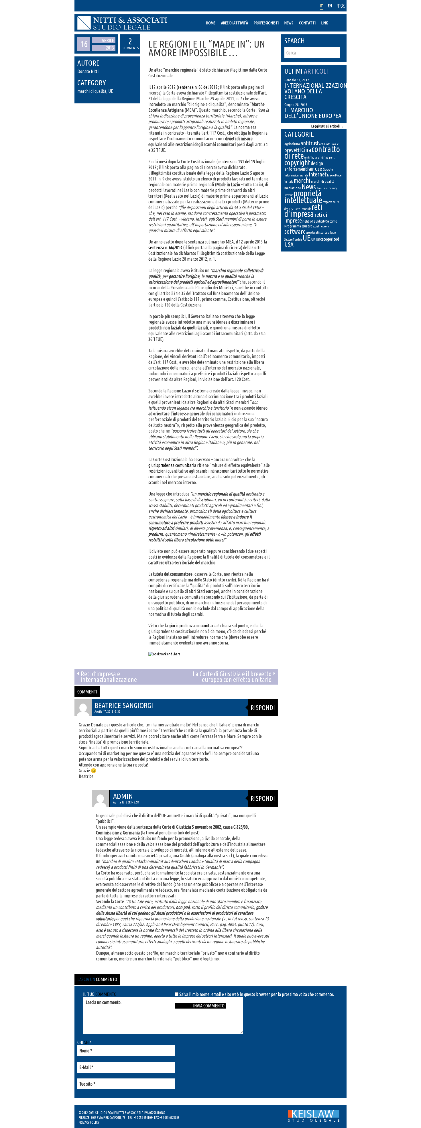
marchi (302, 180)
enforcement (295, 169)
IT (321, 5)
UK (313, 239)
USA (289, 244)
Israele (331, 175)
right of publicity (314, 221)
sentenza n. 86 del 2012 (197, 87)
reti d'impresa (303, 210)
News (309, 186)
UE (110, 91)
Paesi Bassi (322, 188)
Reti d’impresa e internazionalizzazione (109, 676)
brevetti (292, 150)
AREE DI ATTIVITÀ (234, 23)
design (317, 163)
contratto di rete (312, 152)
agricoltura (292, 144)
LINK (324, 23)
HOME (210, 23)
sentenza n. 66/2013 (165, 247)
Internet (317, 174)
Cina (306, 149)
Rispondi (263, 707)
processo (288, 195)
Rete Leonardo (303, 209)
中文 (341, 5)
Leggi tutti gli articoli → (327, 126)
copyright (297, 162)
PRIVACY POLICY (89, 1122)
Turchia (297, 239)
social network (321, 226)
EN (330, 5)
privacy (333, 188)
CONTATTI (307, 23)
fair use (314, 169)
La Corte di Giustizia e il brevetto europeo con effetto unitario (232, 676)
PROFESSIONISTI (266, 23)
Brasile (335, 144)
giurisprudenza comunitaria (172, 465)
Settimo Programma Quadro (310, 223)
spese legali (312, 232)
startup (324, 232)
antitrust (309, 143)
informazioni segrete (296, 175)
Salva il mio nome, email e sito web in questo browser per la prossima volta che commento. (256, 994)
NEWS (288, 23)
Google (328, 169)
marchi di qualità (91, 91)
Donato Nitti (88, 71)
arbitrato (324, 144)
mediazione (292, 188)
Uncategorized (327, 239)
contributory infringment (319, 157)
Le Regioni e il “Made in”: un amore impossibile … (206, 48)
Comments (130, 43)
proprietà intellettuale (303, 196)
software (295, 231)
